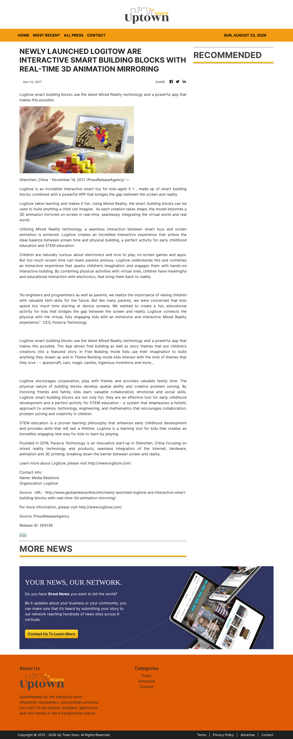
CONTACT (96, 35)
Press (146, 675)
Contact (147, 686)
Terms (201, 735)
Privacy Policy (223, 735)
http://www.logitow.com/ (109, 463)
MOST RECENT (46, 35)
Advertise (146, 681)
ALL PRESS (73, 35)
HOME (23, 35)
